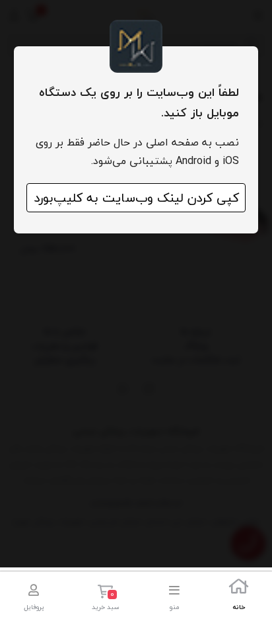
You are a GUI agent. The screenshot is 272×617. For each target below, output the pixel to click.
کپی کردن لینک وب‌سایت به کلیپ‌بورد (136, 197)
